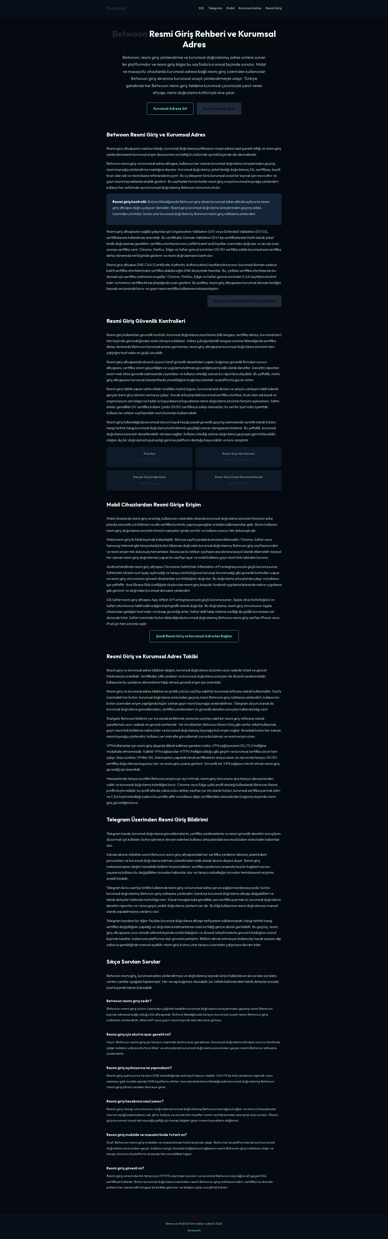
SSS (201, 8)
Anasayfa (194, 1230)
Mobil (230, 8)
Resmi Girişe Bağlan (219, 108)
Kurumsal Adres (250, 8)
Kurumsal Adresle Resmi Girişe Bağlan (244, 301)
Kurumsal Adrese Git (170, 108)
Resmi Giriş (274, 8)
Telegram (215, 8)
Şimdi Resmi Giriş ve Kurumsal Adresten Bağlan (194, 636)
